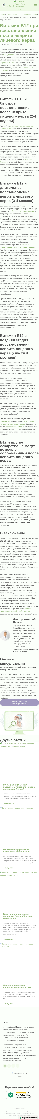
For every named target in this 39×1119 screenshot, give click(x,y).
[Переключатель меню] (35, 5)
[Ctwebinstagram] (13, 1066)
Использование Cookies (26, 1113)
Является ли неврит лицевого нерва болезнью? (18, 986)
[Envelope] (5, 1066)
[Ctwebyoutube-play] (9, 1066)
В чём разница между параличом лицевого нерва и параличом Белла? (19, 787)
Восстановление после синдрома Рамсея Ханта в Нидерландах (17, 916)
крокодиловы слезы (14, 426)
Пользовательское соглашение (16, 1112)
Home (2, 14)
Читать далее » (8, 803)
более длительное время (23, 211)
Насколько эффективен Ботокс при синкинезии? (16, 850)
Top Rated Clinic (23, 1095)
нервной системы (7, 62)
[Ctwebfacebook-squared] (17, 1066)
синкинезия (5, 421)
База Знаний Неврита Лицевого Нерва (21, 14)
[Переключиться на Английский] (9, 5)
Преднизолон (9, 54)
